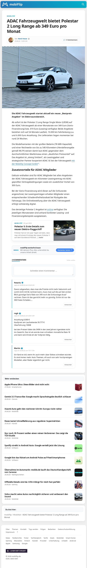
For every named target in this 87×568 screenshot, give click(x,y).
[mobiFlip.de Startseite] (13, 5)
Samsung (16, 543)
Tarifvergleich (36, 538)
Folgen (43, 529)
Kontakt (23, 529)
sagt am (24, 285)
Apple (8, 543)
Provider (43, 541)
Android (73, 541)
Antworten (68, 305)
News (8, 538)
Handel (35, 541)
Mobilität (60, 538)
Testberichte (17, 538)
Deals (52, 538)
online (50, 209)
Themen (15, 529)
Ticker (26, 538)
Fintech (27, 541)
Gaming (9, 541)
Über (8, 529)
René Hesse (22, 39)
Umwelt (64, 541)
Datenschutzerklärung (66, 529)
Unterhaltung (54, 541)
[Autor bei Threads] (29, 39)
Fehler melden (71, 260)
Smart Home (70, 538)
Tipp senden (33, 529)
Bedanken (52, 529)
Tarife (46, 538)
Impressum (10, 532)
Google (24, 543)
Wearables (18, 541)
